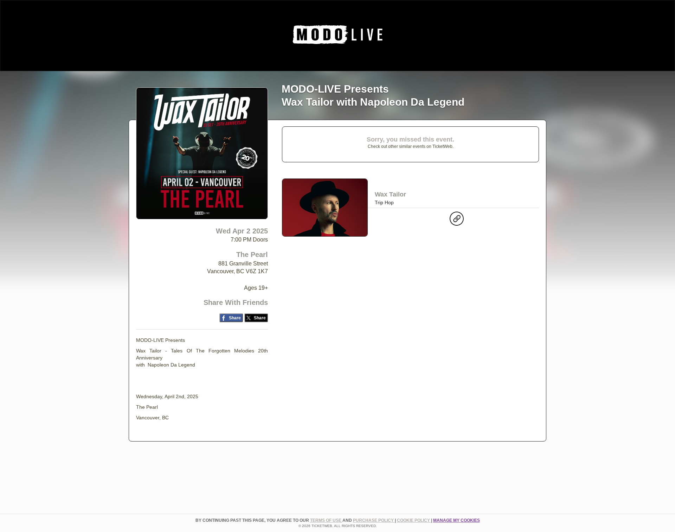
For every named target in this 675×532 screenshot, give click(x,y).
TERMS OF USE (326, 520)
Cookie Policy (414, 520)
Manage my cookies (456, 520)
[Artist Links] (457, 220)
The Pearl (252, 254)
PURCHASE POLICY (374, 520)
